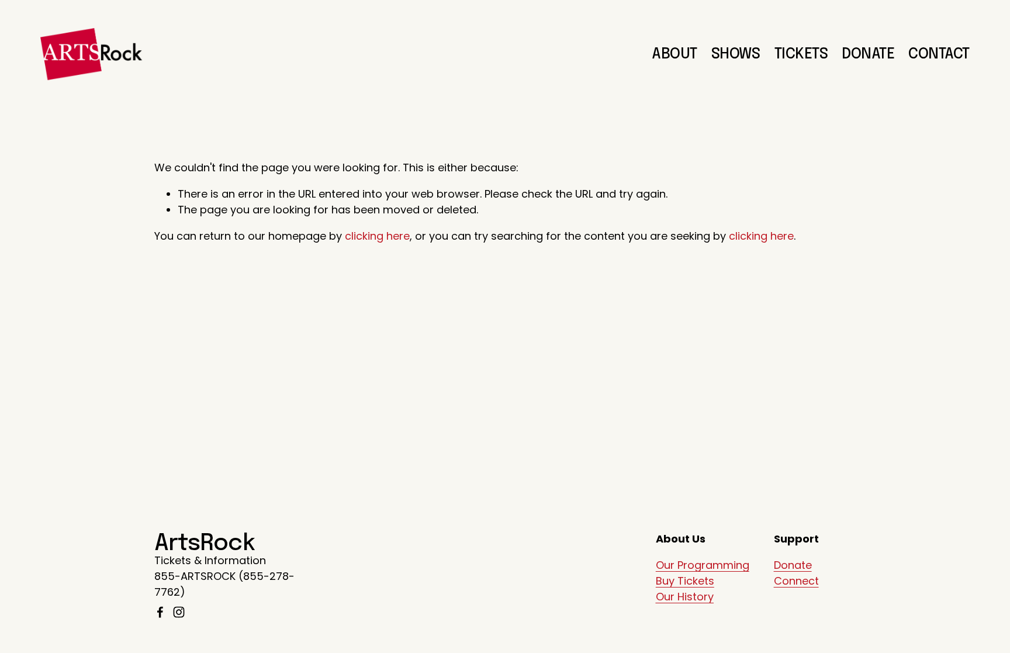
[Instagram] (179, 612)
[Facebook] (160, 612)
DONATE (868, 54)
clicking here (377, 236)
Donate (793, 565)
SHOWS (735, 54)
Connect (796, 580)
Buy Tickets (685, 580)
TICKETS (801, 54)
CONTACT (938, 54)
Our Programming (702, 565)
